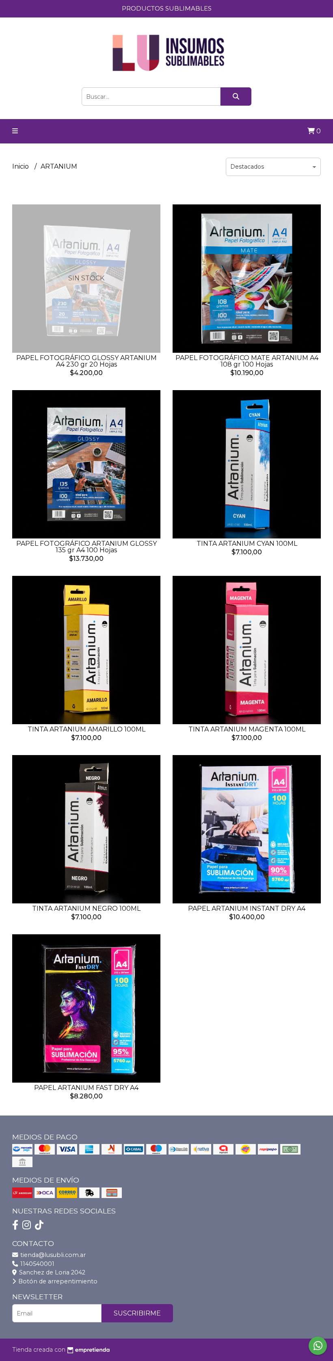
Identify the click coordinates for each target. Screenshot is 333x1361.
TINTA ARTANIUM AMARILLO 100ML (86, 729)
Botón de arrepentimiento (57, 1281)
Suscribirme (137, 1313)
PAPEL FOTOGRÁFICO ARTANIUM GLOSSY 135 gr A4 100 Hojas (86, 547)
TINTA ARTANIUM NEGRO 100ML (86, 908)
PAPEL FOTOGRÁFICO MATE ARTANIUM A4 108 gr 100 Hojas (246, 361)
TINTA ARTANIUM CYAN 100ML (247, 543)
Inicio (21, 166)
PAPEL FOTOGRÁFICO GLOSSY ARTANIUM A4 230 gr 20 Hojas (86, 361)
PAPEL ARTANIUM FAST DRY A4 (86, 1088)
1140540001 (36, 1264)
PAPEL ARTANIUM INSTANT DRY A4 (246, 908)
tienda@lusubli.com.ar (52, 1255)
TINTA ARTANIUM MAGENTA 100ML (246, 729)
